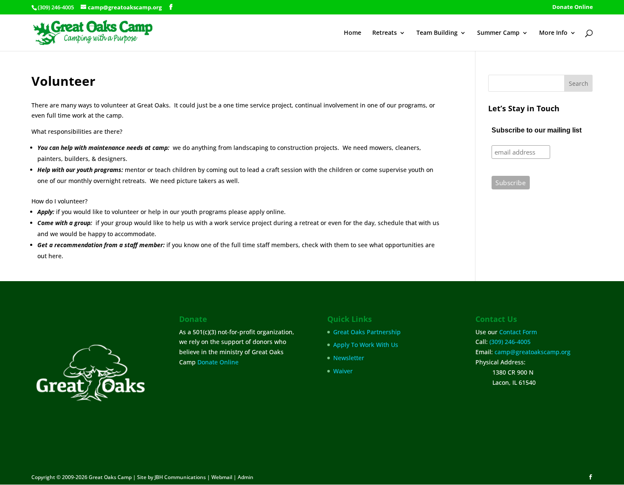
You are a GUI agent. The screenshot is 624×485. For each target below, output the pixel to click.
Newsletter (348, 358)
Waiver (343, 371)
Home (352, 33)
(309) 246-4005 (510, 342)
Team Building (437, 33)
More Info (553, 33)
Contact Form (518, 332)
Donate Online (572, 7)
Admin (245, 477)
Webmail (221, 477)
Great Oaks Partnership (367, 332)
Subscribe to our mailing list (537, 130)
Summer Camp (498, 33)
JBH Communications (180, 477)
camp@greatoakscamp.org (533, 352)
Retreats (384, 33)
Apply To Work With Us (365, 345)
